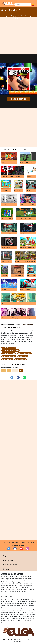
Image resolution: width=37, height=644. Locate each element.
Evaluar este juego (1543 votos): (9, 367)
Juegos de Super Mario (8, 356)
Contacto (6, 569)
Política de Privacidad (10, 564)
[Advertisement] (18, 35)
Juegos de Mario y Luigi (9, 347)
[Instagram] (27, 548)
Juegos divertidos (7, 359)
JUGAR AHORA (18, 99)
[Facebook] (18, 377)
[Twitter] (11, 377)
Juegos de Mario (23, 356)
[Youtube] (21, 548)
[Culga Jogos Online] (18, 631)
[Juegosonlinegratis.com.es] (9, 3)
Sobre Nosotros (8, 560)
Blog (4, 556)
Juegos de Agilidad (20, 359)
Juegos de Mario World (8, 353)
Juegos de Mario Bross (24, 353)
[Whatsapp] (24, 377)
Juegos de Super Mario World (10, 350)
